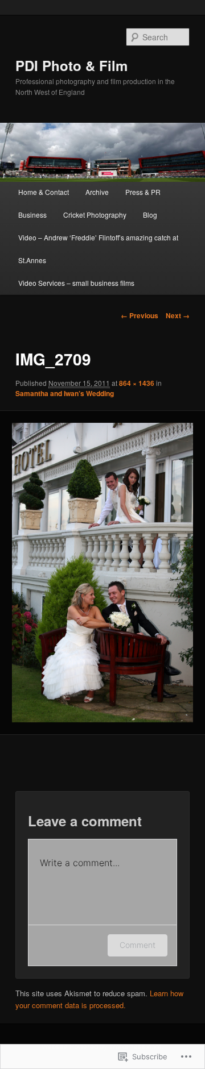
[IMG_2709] (102, 572)
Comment (137, 945)
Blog (150, 214)
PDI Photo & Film (71, 65)
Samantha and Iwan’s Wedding (64, 393)
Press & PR (143, 192)
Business (32, 214)
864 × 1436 (136, 383)
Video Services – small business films (76, 283)
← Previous (139, 315)
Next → (178, 315)
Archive (97, 192)
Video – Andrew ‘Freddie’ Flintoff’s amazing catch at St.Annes (98, 248)
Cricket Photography (94, 214)
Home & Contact (43, 192)
